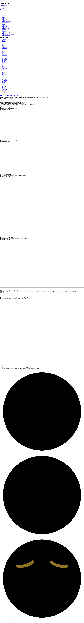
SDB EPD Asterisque (5, 22)
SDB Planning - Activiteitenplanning (8, 23)
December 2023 (4, 67)
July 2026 (3, 40)
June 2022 (3, 83)
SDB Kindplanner (5, 31)
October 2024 (4, 58)
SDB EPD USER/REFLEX (6, 21)
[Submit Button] (10, 10)
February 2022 (4, 86)
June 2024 (3, 62)
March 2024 (4, 64)
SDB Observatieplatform (6, 35)
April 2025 (4, 53)
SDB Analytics (4, 27)
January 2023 (4, 77)
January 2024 (4, 66)
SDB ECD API (4, 19)
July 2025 (3, 50)
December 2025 (4, 46)
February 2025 (4, 55)
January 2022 (4, 87)
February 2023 (4, 76)
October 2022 (4, 79)
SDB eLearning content (6, 32)
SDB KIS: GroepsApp (5, 33)
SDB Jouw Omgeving (5, 28)
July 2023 (3, 71)
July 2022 (3, 82)
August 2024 (4, 60)
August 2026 (4, 39)
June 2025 (3, 51)
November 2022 (4, 78)
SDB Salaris (4, 25)
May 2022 (3, 84)
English (3, 8)
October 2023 (4, 69)
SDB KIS (3, 30)
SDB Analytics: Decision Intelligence (8, 34)
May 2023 (3, 73)
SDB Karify (4, 29)
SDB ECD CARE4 (5, 20)
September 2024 (4, 59)
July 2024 (3, 61)
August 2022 (4, 81)
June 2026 (3, 41)
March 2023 (4, 75)
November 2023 (4, 68)
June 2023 (3, 72)
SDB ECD (4, 18)
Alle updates (4, 15)
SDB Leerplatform (5, 26)
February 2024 (4, 65)
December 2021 (4, 88)
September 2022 (4, 80)
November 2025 (4, 47)
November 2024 (4, 57)
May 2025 (3, 52)
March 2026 (4, 43)
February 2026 (4, 44)
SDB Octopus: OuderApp (6, 17)
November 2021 (4, 89)
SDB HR (3, 24)
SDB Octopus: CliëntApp (6, 16)
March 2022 (4, 85)
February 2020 (4, 90)
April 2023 (4, 74)
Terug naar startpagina (3, 5)
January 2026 (4, 45)
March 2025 (4, 54)
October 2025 (4, 48)
